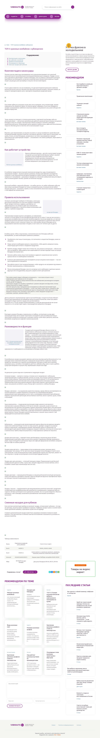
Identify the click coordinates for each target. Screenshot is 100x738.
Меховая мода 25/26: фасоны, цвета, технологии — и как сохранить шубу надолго (84, 618)
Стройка (28, 16)
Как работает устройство (16, 60)
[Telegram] (56, 572)
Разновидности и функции (17, 63)
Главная (53, 725)
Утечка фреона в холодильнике (76, 48)
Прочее (57, 16)
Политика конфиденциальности (66, 725)
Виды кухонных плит (12, 626)
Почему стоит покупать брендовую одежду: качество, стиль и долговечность (84, 632)
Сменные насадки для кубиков (18, 64)
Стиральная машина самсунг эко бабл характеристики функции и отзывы (85, 116)
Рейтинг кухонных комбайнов (14, 164)
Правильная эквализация (84, 96)
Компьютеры (80, 181)
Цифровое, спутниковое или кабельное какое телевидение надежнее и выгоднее (85, 176)
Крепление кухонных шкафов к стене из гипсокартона (53, 627)
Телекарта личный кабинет (82, 104)
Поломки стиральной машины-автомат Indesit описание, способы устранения (84, 141)
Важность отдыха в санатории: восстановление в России (84, 694)
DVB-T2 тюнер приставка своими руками (84, 153)
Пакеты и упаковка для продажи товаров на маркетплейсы (84, 657)
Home (7, 45)
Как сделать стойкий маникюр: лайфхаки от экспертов (80, 592)
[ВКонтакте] (52, 572)
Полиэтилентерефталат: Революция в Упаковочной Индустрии (85, 645)
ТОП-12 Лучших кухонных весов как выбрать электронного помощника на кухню (14, 343)
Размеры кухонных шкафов (33, 628)
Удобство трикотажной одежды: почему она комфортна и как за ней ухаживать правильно (84, 604)
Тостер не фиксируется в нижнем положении (84, 164)
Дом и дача (43, 16)
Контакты (79, 725)
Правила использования (16, 61)
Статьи (78, 609)
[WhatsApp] (58, 572)
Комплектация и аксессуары (17, 58)
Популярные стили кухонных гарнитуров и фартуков (53, 655)
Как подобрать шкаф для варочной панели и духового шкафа (84, 85)
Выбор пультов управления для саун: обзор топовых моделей (85, 682)
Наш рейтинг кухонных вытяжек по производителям (33, 657)
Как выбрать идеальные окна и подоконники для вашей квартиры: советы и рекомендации (78, 670)
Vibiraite (17, 7)
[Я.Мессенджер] (50, 572)
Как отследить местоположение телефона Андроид (83, 129)
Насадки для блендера (52, 212)
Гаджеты (14, 16)
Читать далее (72, 69)
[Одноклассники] (54, 572)
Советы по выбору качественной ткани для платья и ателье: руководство (84, 707)
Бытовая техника (11, 652)
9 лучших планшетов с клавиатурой (84, 188)
